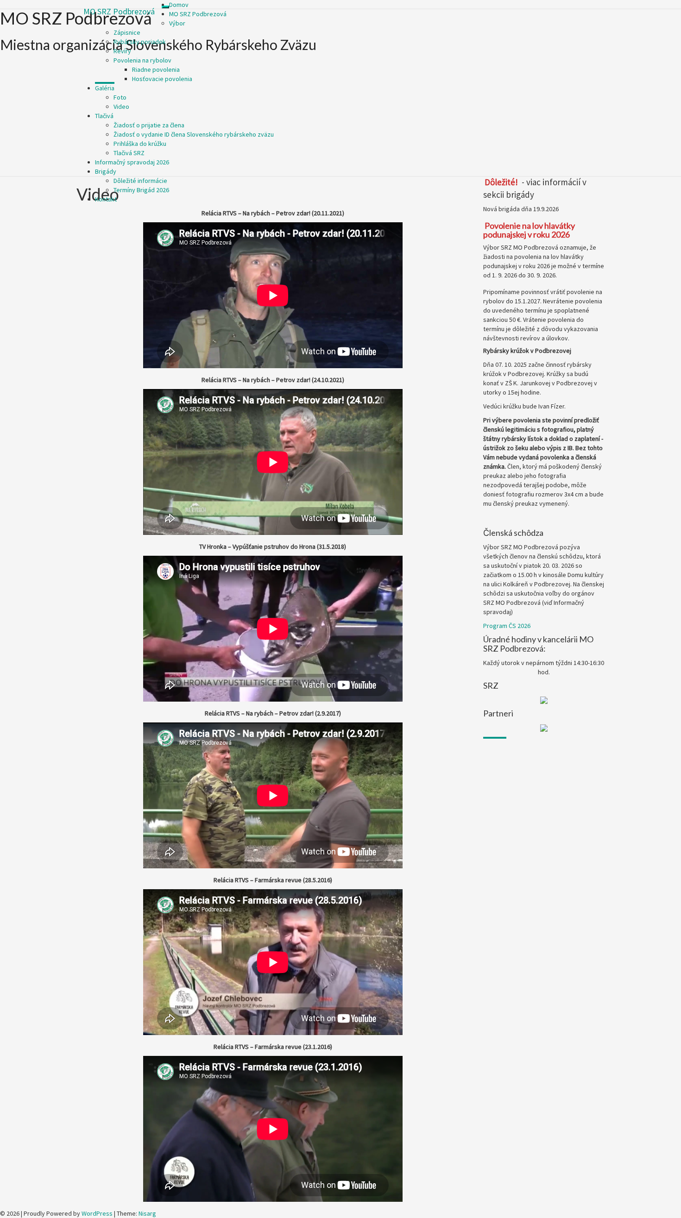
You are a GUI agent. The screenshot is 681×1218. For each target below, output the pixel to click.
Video (121, 106)
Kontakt (106, 199)
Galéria (104, 88)
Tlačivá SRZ (129, 153)
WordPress (97, 1213)
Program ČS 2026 (506, 626)
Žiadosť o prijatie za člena (149, 125)
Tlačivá (104, 116)
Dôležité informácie (140, 180)
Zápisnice (127, 32)
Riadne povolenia (156, 69)
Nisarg (147, 1213)
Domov (179, 4)
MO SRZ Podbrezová (119, 11)
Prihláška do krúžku (140, 143)
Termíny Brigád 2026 (141, 190)
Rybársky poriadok (140, 42)
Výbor (177, 23)
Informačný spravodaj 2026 (132, 162)
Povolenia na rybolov (142, 60)
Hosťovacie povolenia (162, 79)
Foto (120, 97)
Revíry (122, 51)
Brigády (105, 171)
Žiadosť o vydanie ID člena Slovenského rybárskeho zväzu (194, 134)
